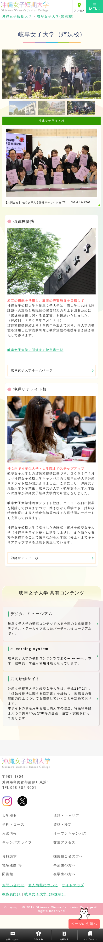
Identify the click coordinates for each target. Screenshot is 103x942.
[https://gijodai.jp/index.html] (51, 261)
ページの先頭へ (84, 924)
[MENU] (94, 6)
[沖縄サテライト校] (51, 429)
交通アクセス (64, 842)
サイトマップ (73, 885)
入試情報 (9, 833)
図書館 (7, 874)
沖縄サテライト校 (25, 558)
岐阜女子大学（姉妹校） (45, 894)
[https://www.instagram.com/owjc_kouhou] (7, 801)
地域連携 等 (12, 865)
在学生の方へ (64, 874)
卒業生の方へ (64, 865)
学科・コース (13, 824)
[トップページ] (36, 6)
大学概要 (9, 815)
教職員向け (11, 894)
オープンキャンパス (70, 833)
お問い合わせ (13, 885)
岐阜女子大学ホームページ (32, 370)
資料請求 (9, 856)
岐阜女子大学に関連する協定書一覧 (35, 350)
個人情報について (43, 885)
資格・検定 (62, 824)
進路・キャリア (66, 815)
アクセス (79, 10)
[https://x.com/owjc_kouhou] (22, 801)
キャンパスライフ (17, 842)
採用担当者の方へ (68, 856)
